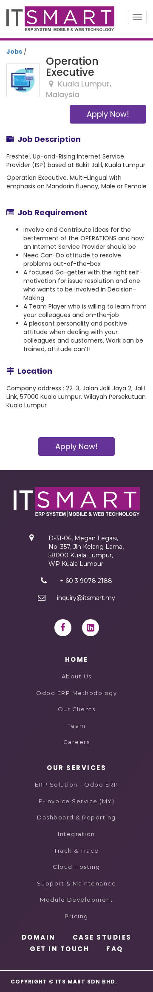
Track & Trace (76, 850)
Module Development (76, 899)
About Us (77, 676)
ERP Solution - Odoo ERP (77, 784)
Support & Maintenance (76, 883)
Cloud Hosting (76, 866)
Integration (76, 834)
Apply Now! (108, 114)
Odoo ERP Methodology (76, 692)
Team (76, 725)
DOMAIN (39, 937)
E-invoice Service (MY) (76, 801)
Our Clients (77, 709)
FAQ (114, 948)
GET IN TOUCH (59, 948)
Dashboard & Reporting (76, 817)
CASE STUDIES (102, 937)
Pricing (76, 916)
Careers (76, 741)
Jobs (14, 51)
